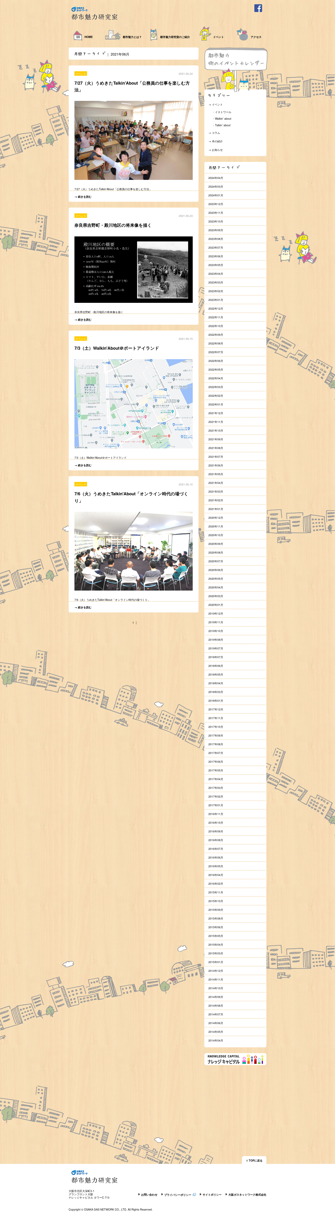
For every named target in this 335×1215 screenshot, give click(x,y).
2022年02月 (215, 396)
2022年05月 (215, 369)
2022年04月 (215, 378)
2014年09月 (215, 997)
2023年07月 (215, 247)
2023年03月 (215, 282)
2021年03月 (215, 491)
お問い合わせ (149, 1194)
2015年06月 (215, 927)
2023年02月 (215, 291)
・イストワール (221, 112)
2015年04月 (215, 944)
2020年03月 (215, 596)
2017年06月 (215, 761)
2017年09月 (215, 735)
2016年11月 (215, 814)
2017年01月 (215, 805)
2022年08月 (215, 343)
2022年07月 (215, 352)
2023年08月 (215, 239)
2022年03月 (215, 387)
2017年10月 (215, 727)
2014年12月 (215, 971)
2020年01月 (215, 605)
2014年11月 (215, 979)
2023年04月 (215, 274)
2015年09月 (215, 910)
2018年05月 (215, 674)
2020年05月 (215, 578)
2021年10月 (215, 430)
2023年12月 (215, 204)
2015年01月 (215, 962)
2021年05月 (215, 474)
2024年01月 (215, 195)
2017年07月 (215, 753)
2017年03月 (215, 788)
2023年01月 (215, 300)
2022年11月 (215, 317)
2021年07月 (215, 457)
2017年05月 (215, 770)
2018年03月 (215, 692)
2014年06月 (215, 1023)
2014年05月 (215, 1032)
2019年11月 (215, 622)
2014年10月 (215, 988)
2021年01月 (215, 509)
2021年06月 (215, 465)
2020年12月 (215, 517)
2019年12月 (215, 613)
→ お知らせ (215, 150)
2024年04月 (215, 178)
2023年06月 (215, 256)
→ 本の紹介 (215, 141)
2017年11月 (215, 718)
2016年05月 (215, 866)
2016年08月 (215, 840)
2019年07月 (215, 648)
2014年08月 (215, 1005)
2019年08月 (215, 639)
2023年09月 (215, 230)
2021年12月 (215, 413)
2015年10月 (215, 901)
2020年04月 (215, 587)
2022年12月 (215, 308)
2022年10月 (215, 326)
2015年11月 (215, 892)
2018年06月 (215, 666)
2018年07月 (215, 657)
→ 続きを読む (83, 196)
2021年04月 (215, 483)
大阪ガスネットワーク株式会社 (247, 1194)
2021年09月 (215, 439)
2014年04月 (215, 1040)
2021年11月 (215, 422)
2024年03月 (215, 186)
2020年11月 (215, 526)
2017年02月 (215, 796)
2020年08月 (215, 552)
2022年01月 (215, 404)
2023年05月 (215, 265)
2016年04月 (215, 875)
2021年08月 (215, 448)
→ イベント (215, 104)
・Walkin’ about (221, 118)
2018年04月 (215, 683)
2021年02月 (215, 500)
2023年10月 (215, 221)
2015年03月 (215, 953)
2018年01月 (215, 700)
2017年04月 (215, 779)
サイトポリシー (212, 1194)
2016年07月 (215, 849)
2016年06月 (215, 857)
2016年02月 (215, 883)
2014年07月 (215, 1014)
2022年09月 (215, 335)
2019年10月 (215, 631)
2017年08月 (215, 744)
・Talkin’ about (221, 125)
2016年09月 (215, 831)
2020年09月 (215, 544)
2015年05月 (215, 936)
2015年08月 (215, 918)
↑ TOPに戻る (254, 1160)
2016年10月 (215, 822)
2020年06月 (215, 570)
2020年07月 (215, 561)
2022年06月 (215, 361)
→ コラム (214, 133)
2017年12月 (215, 709)
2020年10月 (215, 535)
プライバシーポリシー (177, 1194)
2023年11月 (215, 213)
